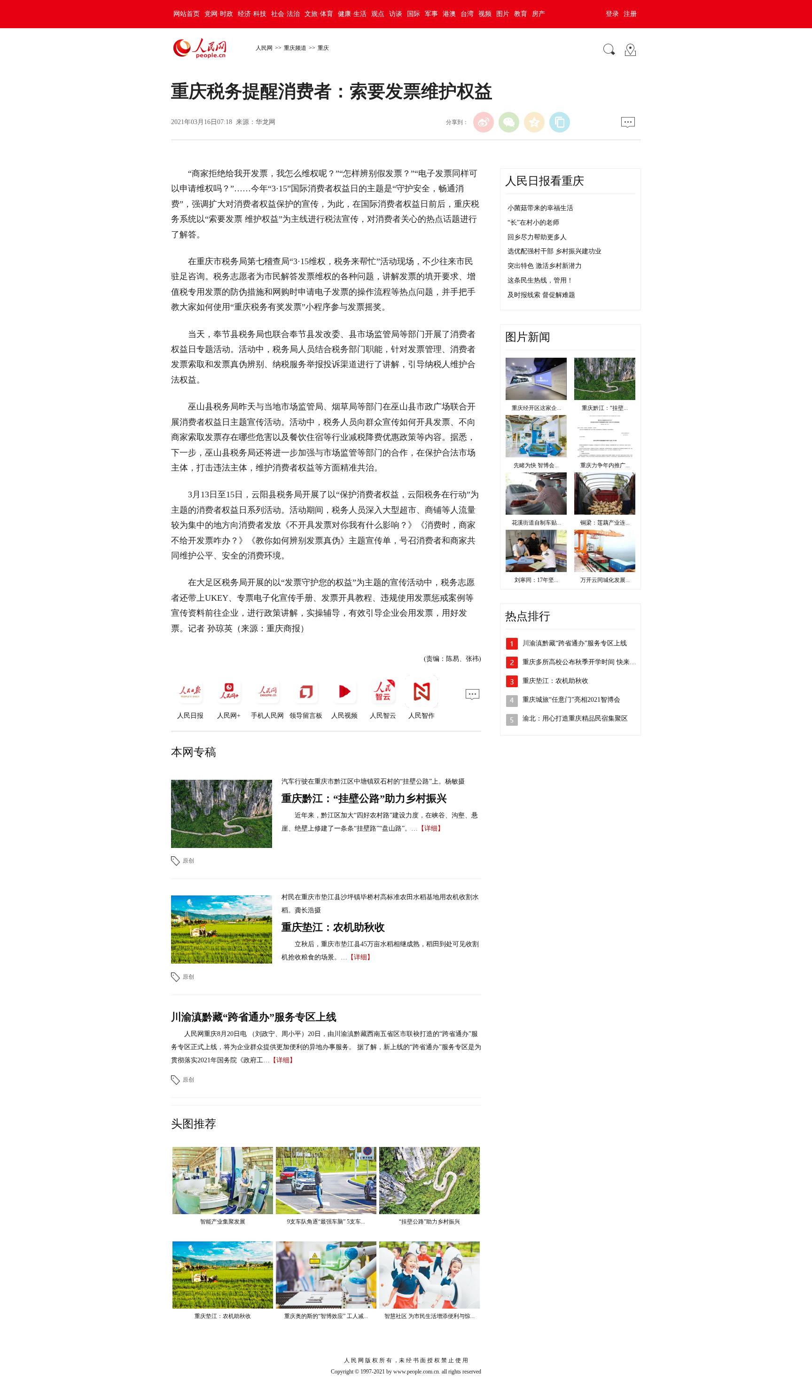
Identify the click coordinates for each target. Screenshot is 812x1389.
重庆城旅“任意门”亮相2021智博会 (571, 699)
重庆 (323, 48)
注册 (630, 13)
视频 (485, 13)
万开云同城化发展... (605, 580)
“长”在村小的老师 (533, 222)
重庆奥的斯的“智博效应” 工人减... (326, 1316)
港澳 (449, 13)
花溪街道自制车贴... (536, 522)
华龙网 (265, 122)
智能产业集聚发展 (222, 1221)
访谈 (395, 13)
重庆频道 (295, 48)
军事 (431, 13)
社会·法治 (285, 13)
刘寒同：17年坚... (536, 580)
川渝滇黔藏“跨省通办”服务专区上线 (253, 1017)
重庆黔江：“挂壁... (605, 408)
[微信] (509, 122)
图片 (502, 13)
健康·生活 (352, 13)
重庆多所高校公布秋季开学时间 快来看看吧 (586, 662)
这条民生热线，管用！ (540, 280)
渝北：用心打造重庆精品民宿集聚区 (575, 718)
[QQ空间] (534, 122)
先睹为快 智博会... (536, 465)
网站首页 (186, 13)
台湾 (467, 13)
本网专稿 (193, 752)
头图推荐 (193, 1124)
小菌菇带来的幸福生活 (540, 208)
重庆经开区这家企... (536, 408)
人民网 (264, 48)
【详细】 (431, 828)
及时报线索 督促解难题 (541, 294)
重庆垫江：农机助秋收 (333, 927)
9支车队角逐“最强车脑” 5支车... (326, 1221)
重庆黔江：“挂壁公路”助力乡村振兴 (364, 798)
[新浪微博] (483, 122)
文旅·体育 (318, 13)
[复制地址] (559, 122)
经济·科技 (252, 13)
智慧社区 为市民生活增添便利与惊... (429, 1316)
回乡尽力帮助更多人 (537, 237)
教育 (520, 13)
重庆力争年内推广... (605, 465)
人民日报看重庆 (544, 181)
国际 (413, 13)
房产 (538, 13)
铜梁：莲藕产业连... (605, 522)
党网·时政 (218, 13)
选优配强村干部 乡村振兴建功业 (554, 251)
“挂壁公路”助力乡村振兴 (429, 1221)
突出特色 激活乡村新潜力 (545, 265)
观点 (377, 13)
